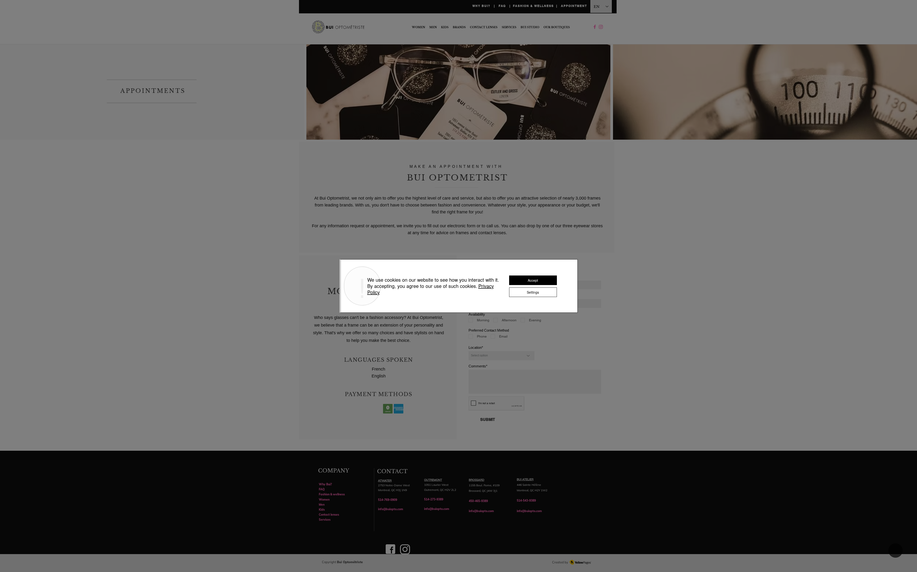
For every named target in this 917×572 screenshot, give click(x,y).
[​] (600, 27)
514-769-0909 (387, 500)
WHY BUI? (481, 6)
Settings (533, 292)
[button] (556, 27)
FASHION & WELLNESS (533, 6)
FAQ (504, 6)
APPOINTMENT (573, 6)
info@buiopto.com (390, 509)
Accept (533, 280)
